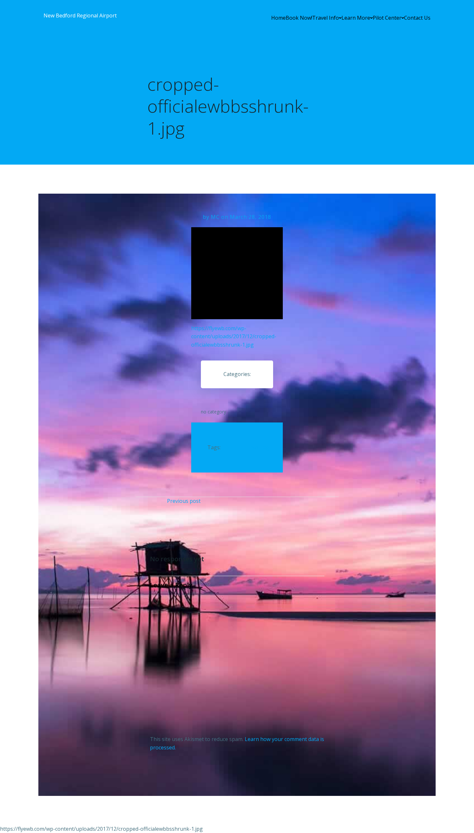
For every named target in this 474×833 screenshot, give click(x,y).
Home (278, 17)
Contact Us (417, 17)
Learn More (355, 17)
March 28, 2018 (250, 216)
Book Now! (299, 17)
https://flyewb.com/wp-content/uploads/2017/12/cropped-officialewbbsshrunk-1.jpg (233, 336)
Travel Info (325, 17)
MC (215, 216)
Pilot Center (387, 17)
